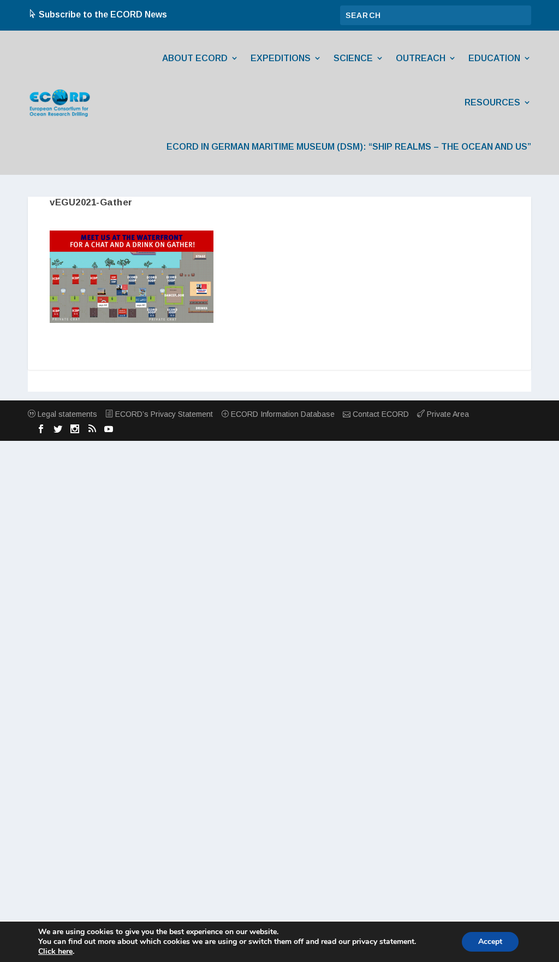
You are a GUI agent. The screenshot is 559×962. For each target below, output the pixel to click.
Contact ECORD (379, 414)
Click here (55, 952)
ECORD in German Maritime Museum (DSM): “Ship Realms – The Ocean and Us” (348, 146)
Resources (492, 102)
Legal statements (66, 414)
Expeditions (281, 58)
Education (494, 58)
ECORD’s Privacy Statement (163, 414)
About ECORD (195, 58)
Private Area (447, 414)
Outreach (420, 58)
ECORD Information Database (282, 414)
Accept (490, 941)
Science (353, 58)
